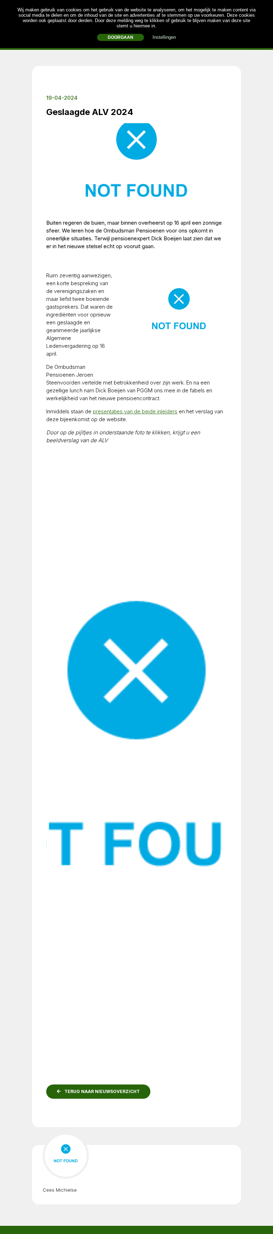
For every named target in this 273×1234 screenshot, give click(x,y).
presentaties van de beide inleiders (135, 411)
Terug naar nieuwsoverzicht (102, 1091)
